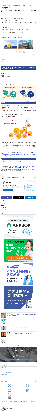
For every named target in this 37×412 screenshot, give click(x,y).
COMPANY (4, 374)
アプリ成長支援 (3, 207)
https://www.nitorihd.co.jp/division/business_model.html (30, 52)
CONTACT (18, 359)
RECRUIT (4, 381)
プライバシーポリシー (6, 401)
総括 (2, 61)
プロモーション (3, 209)
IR (2, 376)
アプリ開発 (3, 203)
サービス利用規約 (18, 402)
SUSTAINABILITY (7, 379)
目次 (3, 54)
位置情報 (4, 8)
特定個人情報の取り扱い (12, 401)
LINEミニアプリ (3, 205)
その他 (9, 5)
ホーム (2, 401)
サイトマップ (28, 401)
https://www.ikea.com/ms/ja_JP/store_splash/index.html (30, 51)
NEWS (3, 367)
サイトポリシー (24, 401)
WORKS (4, 365)
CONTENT (6, 372)
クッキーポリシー (33, 401)
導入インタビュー (4, 211)
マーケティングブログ (5, 5)
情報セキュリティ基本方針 (19, 401)
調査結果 (3, 59)
